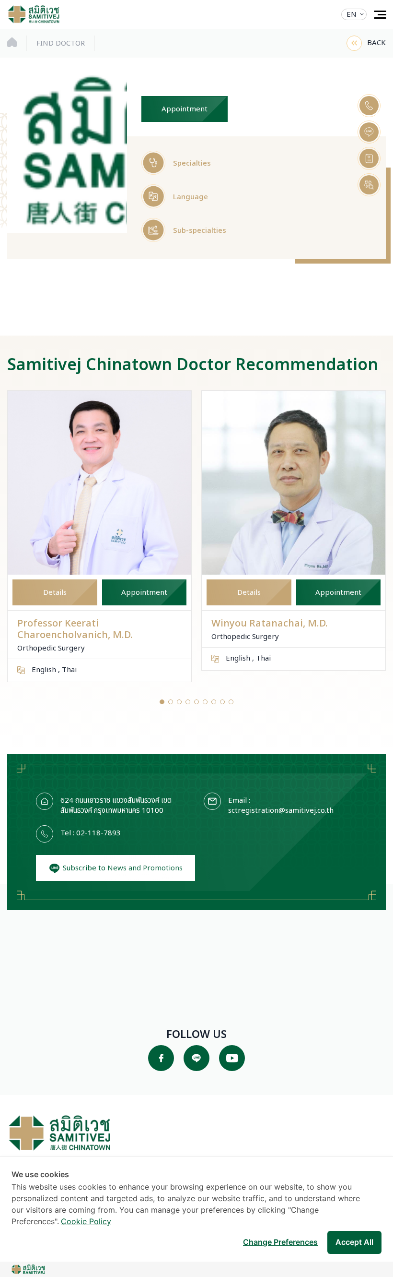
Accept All (354, 1242)
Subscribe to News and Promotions (122, 868)
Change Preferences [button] (280, 1242)
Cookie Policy (86, 1221)
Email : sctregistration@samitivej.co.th (281, 805)
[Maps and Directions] (369, 158)
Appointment (185, 109)
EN (352, 14)
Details (55, 592)
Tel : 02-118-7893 (90, 833)
